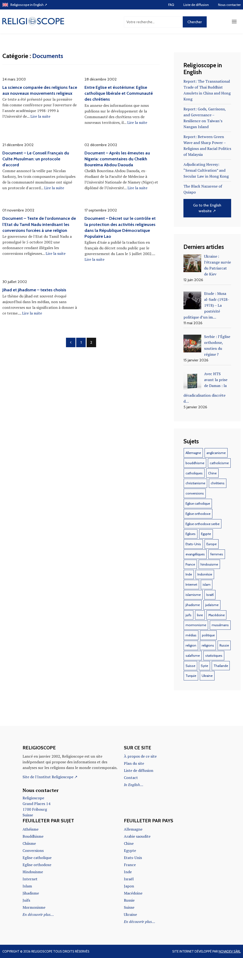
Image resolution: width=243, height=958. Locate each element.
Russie (224, 645)
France (190, 564)
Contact (131, 777)
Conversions (33, 850)
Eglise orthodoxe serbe (203, 524)
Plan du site (134, 763)
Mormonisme (34, 907)
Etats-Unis (193, 544)
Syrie (204, 666)
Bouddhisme (33, 836)
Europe (211, 544)
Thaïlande (221, 666)
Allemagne (193, 453)
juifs (189, 615)
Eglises (191, 534)
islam (206, 584)
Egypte (206, 534)
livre (200, 615)
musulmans (220, 625)
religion (191, 645)
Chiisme (29, 843)
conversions (195, 493)
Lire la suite (40, 116)
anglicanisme (216, 453)
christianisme (195, 483)
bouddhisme (195, 463)
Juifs (26, 900)
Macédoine (216, 615)
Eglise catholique (198, 503)
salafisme (193, 655)
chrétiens (217, 483)
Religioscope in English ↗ (28, 5)
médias (191, 635)
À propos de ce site (140, 756)
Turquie (191, 676)
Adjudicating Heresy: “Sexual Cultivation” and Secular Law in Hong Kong (206, 170)
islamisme (193, 595)
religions (208, 645)
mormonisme (196, 625)
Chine (212, 473)
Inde (189, 574)
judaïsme (212, 605)
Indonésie (204, 574)
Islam (27, 886)
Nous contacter (229, 5)
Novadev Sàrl (230, 951)
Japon (129, 886)
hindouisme (209, 564)
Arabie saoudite (137, 836)
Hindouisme (33, 871)
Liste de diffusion (196, 5)
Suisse (190, 666)
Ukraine (207, 676)
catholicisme (219, 463)
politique (208, 635)
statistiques (213, 655)
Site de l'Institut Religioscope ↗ (50, 776)
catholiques (194, 473)
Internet (191, 584)
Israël (210, 595)
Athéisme (30, 829)
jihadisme (193, 605)
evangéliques (195, 554)
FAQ (171, 5)
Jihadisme (31, 893)
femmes (216, 554)
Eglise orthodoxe (198, 514)
